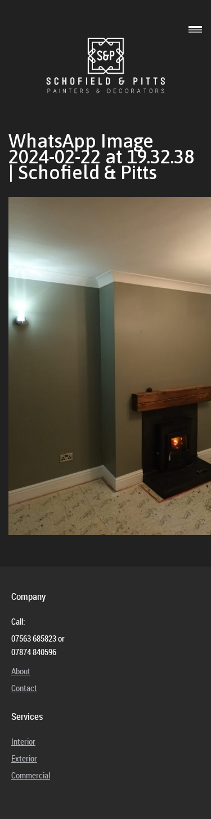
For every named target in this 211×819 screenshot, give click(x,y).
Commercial (30, 775)
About (20, 670)
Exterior (24, 758)
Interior (23, 741)
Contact (24, 687)
